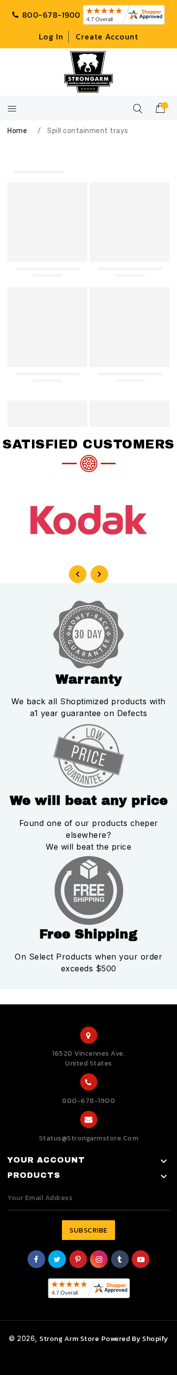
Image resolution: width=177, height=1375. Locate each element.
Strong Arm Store (69, 1339)
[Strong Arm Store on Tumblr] (120, 1260)
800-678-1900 (88, 1101)
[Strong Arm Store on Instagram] (99, 1260)
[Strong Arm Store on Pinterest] (78, 1260)
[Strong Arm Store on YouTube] (141, 1260)
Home (17, 131)
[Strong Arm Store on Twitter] (57, 1260)
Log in (51, 36)
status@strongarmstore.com (89, 1138)
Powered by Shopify (134, 1339)
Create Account (107, 36)
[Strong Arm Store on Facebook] (36, 1260)
